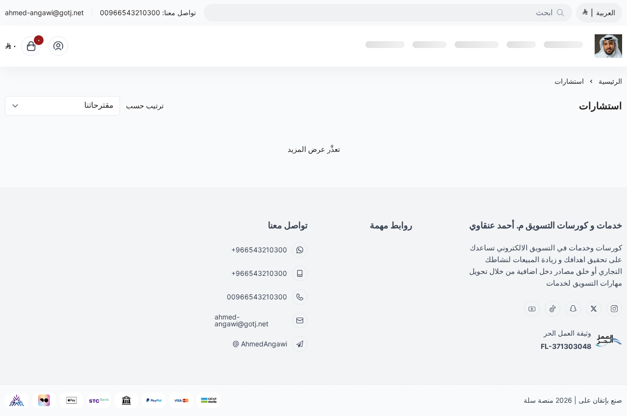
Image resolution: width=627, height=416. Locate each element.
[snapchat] (573, 309)
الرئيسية (610, 81)
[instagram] (614, 309)
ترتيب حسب (145, 105)
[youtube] (532, 309)
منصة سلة (539, 400)
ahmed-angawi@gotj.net (44, 13)
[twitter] (594, 309)
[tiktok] (552, 309)
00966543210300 (130, 12)
